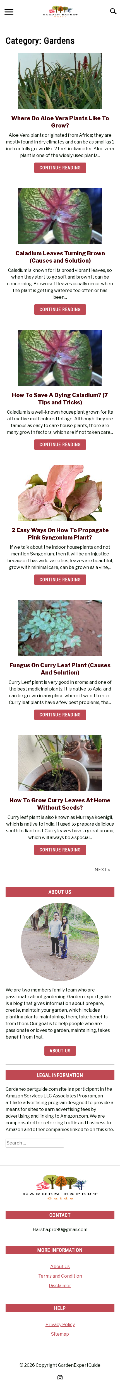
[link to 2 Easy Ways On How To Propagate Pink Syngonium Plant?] (60, 493)
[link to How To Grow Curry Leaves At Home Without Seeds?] (60, 763)
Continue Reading (60, 167)
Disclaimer (60, 1285)
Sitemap (60, 1334)
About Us (60, 1050)
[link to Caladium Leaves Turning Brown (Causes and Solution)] (60, 216)
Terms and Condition (60, 1276)
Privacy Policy (60, 1324)
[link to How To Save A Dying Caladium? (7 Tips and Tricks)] (60, 358)
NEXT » (102, 869)
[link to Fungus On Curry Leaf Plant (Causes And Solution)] (60, 628)
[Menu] (9, 13)
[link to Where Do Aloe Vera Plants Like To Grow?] (60, 81)
